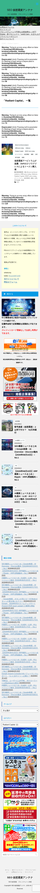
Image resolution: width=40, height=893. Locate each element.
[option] (20, 21)
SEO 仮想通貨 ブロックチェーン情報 (20, 882)
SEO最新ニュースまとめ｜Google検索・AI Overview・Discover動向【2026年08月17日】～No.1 (26, 521)
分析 (35, 178)
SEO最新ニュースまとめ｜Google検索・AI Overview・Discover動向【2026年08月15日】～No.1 (20, 669)
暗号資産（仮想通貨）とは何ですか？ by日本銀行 (25, 430)
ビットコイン (18, 178)
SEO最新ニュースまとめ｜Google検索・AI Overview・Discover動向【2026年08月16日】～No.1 (20, 648)
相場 (22, 180)
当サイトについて (7, 39)
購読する (9, 294)
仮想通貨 (27, 178)
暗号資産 (17, 180)
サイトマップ (5, 29)
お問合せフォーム (7, 27)
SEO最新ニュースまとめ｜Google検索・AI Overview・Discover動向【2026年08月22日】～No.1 (26, 452)
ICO (17, 182)
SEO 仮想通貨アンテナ (20, 9)
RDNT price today (30, 176)
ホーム (7, 870)
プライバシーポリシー (9, 36)
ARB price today (26, 174)
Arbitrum (34, 174)
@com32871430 (14, 276)
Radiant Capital (19, 176)
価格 (32, 178)
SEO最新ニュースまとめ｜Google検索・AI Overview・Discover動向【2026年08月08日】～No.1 (20, 694)
